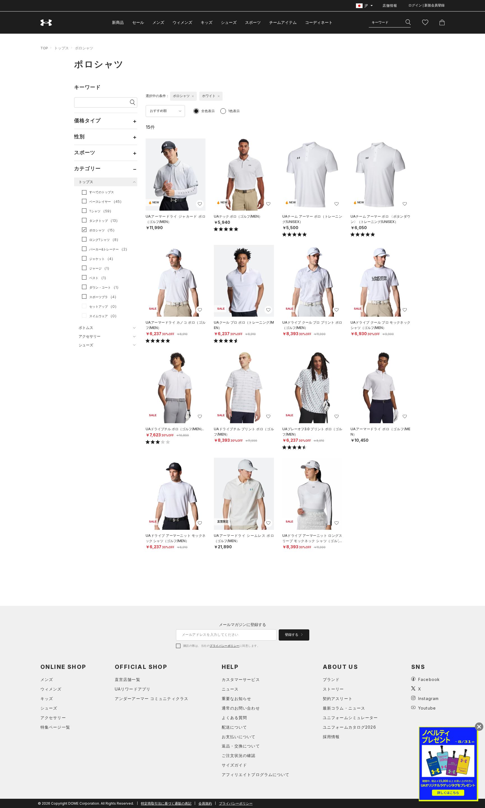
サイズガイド (234, 765)
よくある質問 (234, 717)
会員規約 (205, 803)
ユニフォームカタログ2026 (349, 727)
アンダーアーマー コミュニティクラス (151, 698)
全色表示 (208, 111)
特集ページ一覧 (55, 727)
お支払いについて (239, 736)
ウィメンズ (182, 22)
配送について (234, 727)
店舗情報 (390, 5)
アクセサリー (53, 717)
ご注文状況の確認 (239, 755)
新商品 (118, 22)
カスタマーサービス (241, 679)
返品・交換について (241, 745)
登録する (292, 635)
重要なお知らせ (236, 698)
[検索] (408, 22)
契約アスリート (338, 698)
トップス (61, 48)
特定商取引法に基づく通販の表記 (166, 803)
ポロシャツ (84, 48)
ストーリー (333, 689)
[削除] (193, 96)
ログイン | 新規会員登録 (426, 5)
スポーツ (253, 22)
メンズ (158, 22)
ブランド (331, 679)
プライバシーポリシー (224, 645)
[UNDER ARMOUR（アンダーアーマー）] (46, 22)
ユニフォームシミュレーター (350, 717)
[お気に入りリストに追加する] (200, 204)
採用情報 (331, 736)
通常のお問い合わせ (241, 708)
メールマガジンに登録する (242, 624)
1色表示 (234, 111)
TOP (44, 48)
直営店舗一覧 (127, 679)
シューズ (229, 22)
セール (138, 22)
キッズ (206, 22)
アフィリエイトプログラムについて (256, 774)
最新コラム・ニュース (344, 708)
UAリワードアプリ (132, 689)
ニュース (230, 689)
